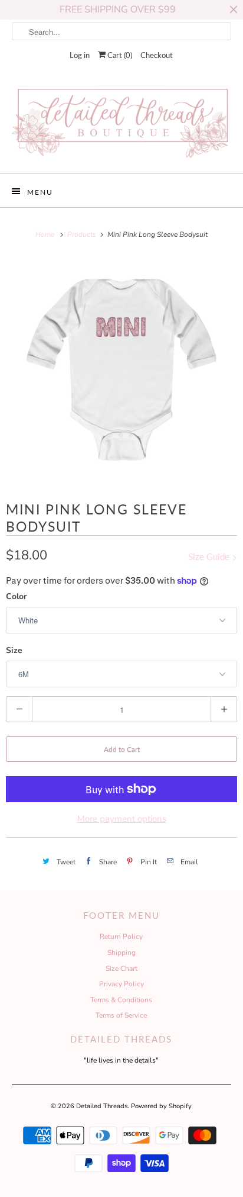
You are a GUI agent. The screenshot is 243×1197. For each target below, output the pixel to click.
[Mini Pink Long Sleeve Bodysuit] (121, 370)
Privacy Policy (121, 984)
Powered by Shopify (161, 1106)
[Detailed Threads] (121, 123)
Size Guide (210, 556)
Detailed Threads (101, 1106)
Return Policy (121, 936)
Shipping (121, 952)
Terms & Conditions (121, 1000)
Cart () (119, 55)
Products (82, 234)
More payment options (121, 819)
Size (14, 650)
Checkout (156, 55)
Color (16, 596)
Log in (80, 55)
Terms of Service (121, 1015)
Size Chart (121, 968)
